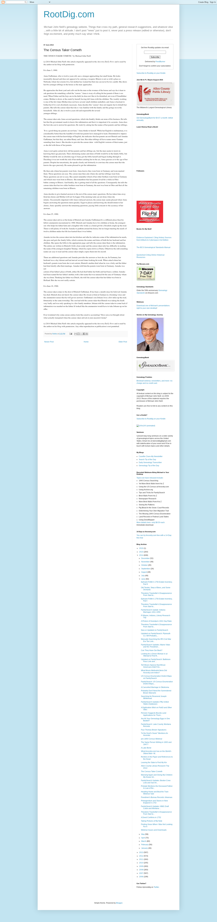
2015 (141, 552)
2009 (141, 866)
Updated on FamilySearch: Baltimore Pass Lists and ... (155, 660)
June (143, 579)
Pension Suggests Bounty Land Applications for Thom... (153, 714)
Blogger (119, 903)
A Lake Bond (146, 748)
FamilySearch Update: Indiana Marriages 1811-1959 (153, 611)
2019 (141, 548)
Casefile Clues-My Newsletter (151, 456)
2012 (141, 856)
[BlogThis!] (78, 333)
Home (86, 342)
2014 (141, 555)
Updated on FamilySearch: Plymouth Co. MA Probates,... (155, 634)
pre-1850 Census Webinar (151, 739)
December (145, 558)
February (145, 845)
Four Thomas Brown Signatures (153, 730)
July (143, 576)
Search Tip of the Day (147, 459)
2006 (141, 877)
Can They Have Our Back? (151, 650)
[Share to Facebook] (84, 333)
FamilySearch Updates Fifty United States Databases (155, 703)
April (143, 838)
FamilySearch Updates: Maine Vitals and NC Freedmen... (155, 646)
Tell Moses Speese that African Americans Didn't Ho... (153, 666)
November (145, 562)
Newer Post (49, 342)
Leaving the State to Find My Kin (154, 762)
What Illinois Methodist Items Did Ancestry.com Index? (154, 671)
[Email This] (75, 333)
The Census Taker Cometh (151, 771)
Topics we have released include (150, 478)
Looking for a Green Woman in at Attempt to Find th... (154, 655)
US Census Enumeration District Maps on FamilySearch (156, 677)
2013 (141, 852)
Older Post (123, 342)
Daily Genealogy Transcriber (150, 462)
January (144, 848)
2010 (141, 863)
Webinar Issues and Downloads (154, 830)
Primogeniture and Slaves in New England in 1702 (154, 802)
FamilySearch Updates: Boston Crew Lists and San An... (155, 781)
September (146, 569)
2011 (141, 859)
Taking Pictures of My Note (151, 821)
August (144, 572)
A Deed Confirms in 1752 (151, 817)
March (144, 841)
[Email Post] (71, 334)
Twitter (156, 887)
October (144, 565)
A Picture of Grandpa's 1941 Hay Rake (156, 621)
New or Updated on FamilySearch (154, 630)
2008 (141, 870)
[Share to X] (81, 333)
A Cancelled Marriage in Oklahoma (155, 687)
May (143, 834)
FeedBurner (160, 62)
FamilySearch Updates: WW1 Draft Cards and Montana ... (155, 807)
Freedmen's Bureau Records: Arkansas (156, 797)
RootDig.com (69, 14)
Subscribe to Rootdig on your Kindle (151, 73)
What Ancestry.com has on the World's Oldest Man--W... (156, 752)
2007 (141, 873)
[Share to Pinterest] (86, 333)
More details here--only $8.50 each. (151, 522)
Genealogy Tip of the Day (149, 466)
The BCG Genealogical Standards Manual (153, 247)
